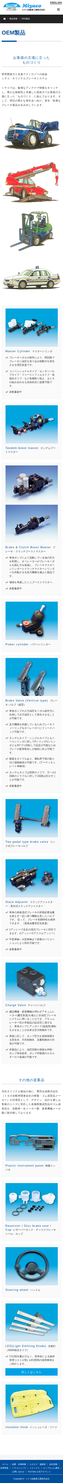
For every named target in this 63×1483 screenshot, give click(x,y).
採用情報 (4, 1468)
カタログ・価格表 (38, 1464)
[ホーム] (4, 18)
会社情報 (53, 1464)
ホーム (5, 1464)
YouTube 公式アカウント (39, 1472)
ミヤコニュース (19, 1468)
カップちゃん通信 (51, 1468)
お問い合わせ (18, 1472)
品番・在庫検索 (19, 1464)
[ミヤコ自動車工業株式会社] (24, 7)
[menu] (58, 9)
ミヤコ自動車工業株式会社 (37, 1479)
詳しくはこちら (31, 1371)
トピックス (35, 1468)
